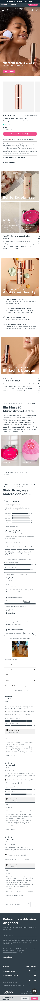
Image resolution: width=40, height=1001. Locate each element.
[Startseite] (20, 10)
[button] (34, 991)
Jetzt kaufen (9, 71)
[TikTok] (30, 985)
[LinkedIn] (30, 980)
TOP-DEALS (33, 4)
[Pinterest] (35, 980)
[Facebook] (35, 971)
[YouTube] (35, 976)
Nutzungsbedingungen (10, 952)
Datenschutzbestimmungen (13, 950)
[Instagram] (30, 971)
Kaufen (34, 998)
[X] (30, 976)
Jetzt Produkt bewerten (31, 115)
